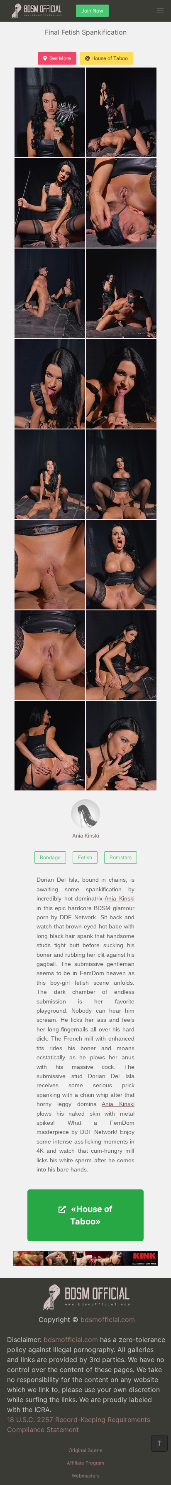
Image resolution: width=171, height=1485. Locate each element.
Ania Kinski (85, 836)
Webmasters (86, 1476)
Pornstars (121, 857)
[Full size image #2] (50, 203)
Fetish (85, 857)
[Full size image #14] (50, 745)
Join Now (92, 11)
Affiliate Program (85, 1463)
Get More (60, 58)
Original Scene (85, 1450)
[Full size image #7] (121, 384)
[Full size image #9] (121, 474)
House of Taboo (109, 58)
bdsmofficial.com (108, 1319)
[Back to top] (159, 1443)
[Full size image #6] (50, 384)
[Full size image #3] (121, 203)
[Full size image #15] (121, 745)
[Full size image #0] (50, 112)
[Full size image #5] (121, 293)
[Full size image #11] (121, 565)
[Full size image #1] (121, 112)
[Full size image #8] (50, 474)
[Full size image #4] (50, 293)
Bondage (50, 857)
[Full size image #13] (121, 655)
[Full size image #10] (50, 565)
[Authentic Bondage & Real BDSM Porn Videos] (85, 1263)
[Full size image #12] (50, 655)
